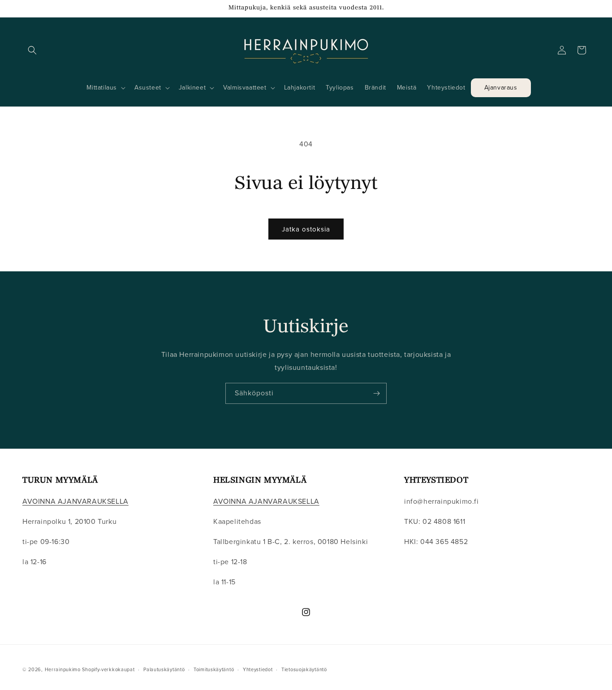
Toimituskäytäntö (214, 669)
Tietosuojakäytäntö (304, 669)
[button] (32, 50)
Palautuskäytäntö (164, 669)
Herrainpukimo (63, 669)
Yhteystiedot (257, 669)
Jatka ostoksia (306, 229)
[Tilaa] (376, 393)
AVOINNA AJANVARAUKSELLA (75, 502)
